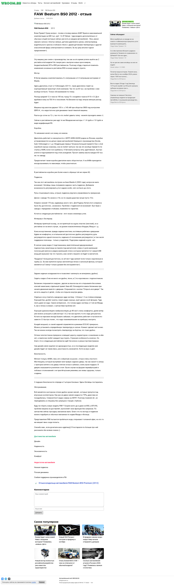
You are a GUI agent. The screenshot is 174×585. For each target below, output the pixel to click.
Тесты (40, 3)
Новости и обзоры (29, 3)
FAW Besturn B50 (50, 10)
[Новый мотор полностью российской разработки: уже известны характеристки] (45, 553)
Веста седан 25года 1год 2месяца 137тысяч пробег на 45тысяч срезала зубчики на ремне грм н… (124, 86)
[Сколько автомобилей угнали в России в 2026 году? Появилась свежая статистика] (93, 553)
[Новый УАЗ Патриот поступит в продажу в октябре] (69, 530)
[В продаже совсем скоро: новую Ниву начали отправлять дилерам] (93, 530)
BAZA (81, 3)
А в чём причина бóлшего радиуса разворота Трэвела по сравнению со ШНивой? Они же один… (123, 53)
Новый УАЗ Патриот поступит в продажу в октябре (67, 539)
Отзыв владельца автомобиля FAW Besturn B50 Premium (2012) (69, 483)
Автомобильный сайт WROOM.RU (69, 578)
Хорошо (41, 582)
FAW (42, 10)
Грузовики (66, 3)
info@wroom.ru (63, 580)
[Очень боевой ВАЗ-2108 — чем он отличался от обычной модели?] (69, 553)
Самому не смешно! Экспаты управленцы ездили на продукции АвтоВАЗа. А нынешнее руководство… (124, 97)
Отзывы (74, 3)
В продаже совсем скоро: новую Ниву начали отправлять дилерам (92, 539)
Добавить (38, 513)
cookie (34, 582)
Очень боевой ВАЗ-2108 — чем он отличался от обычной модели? (69, 563)
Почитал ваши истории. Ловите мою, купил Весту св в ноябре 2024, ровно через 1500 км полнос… (123, 74)
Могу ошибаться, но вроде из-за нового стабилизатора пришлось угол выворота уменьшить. (124, 41)
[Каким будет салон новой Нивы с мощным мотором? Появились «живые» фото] (45, 530)
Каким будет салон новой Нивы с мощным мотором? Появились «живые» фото (131, 25)
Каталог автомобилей (52, 3)
